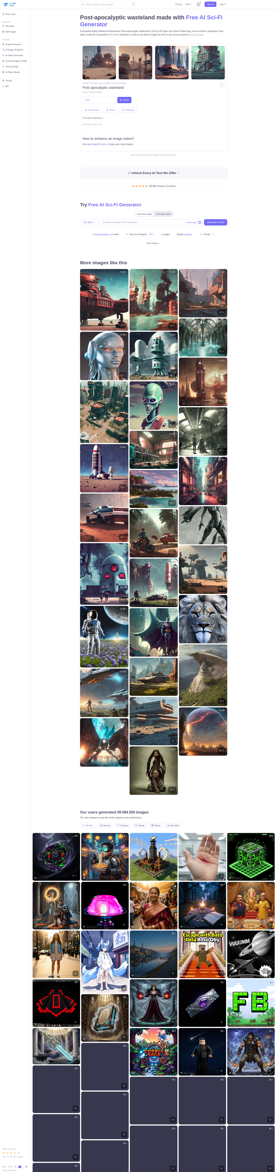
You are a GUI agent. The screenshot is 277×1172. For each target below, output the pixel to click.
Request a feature (9, 1170)
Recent (106, 825)
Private (207, 234)
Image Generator (13, 44)
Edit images (10, 32)
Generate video (163, 214)
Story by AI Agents (138, 234)
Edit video (9, 26)
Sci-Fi (85, 92)
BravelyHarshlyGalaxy (117, 83)
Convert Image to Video (16, 61)
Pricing (178, 4)
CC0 (100, 124)
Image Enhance (99, 144)
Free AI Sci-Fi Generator (114, 204)
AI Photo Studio (12, 72)
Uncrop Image (11, 66)
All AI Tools (10, 14)
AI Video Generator (14, 55)
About (10, 1167)
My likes (89, 825)
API (7, 86)
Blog (4, 1167)
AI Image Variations (14, 50)
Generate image (144, 214)
